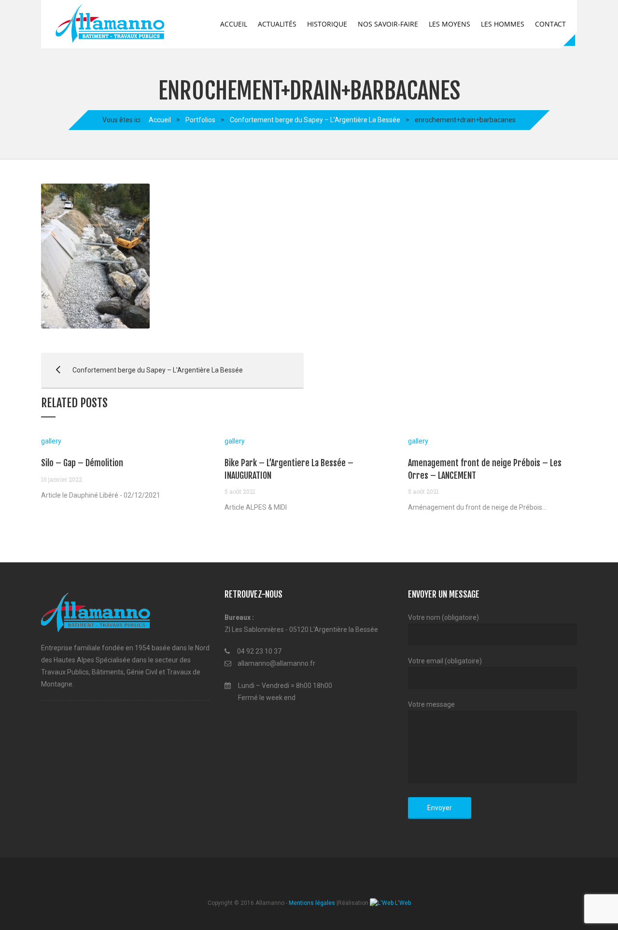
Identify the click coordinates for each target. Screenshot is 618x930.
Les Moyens (449, 24)
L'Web (402, 903)
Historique (327, 24)
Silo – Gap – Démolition (82, 463)
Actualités (277, 24)
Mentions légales (312, 903)
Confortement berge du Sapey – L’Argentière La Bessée (315, 120)
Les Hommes (502, 24)
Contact (550, 24)
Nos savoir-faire (388, 24)
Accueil (233, 24)
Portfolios (200, 120)
